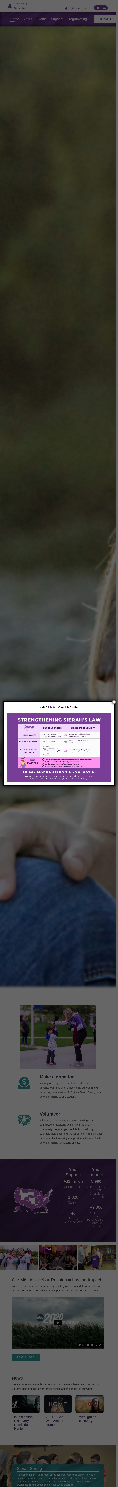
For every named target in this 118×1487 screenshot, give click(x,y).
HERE (51, 706)
